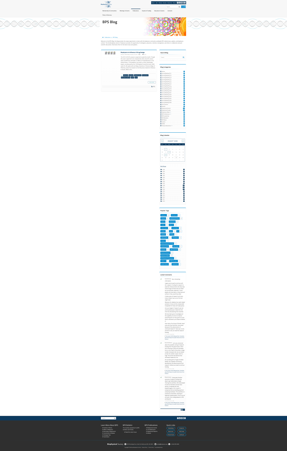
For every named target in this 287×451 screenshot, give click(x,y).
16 (184, 106)
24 (184, 118)
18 (165, 155)
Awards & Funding (146, 11)
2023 (163, 175)
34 (184, 75)
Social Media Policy (158, 447)
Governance (106, 437)
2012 (163, 197)
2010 (163, 201)
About (153, 3)
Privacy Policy (144, 447)
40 (184, 73)
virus (136, 77)
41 (184, 85)
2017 (163, 187)
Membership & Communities (109, 11)
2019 (163, 183)
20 (184, 71)
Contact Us (181, 428)
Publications (136, 11)
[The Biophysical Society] (106, 4)
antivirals (131, 75)
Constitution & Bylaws (109, 433)
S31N (132, 77)
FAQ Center (181, 431)
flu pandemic (145, 75)
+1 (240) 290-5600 (174, 444)
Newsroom (170, 431)
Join (157, 3)
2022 (163, 177)
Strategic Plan (107, 435)
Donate (165, 3)
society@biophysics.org (162, 444)
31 (184, 77)
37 (184, 83)
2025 (163, 171)
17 (184, 104)
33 (184, 81)
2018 (163, 185)
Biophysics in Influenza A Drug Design (110, 53)
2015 (163, 191)
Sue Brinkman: (168, 278)
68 (184, 112)
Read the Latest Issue (131, 432)
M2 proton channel (125, 77)
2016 (163, 189)
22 (184, 123)
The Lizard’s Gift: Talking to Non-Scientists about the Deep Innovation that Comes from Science (174, 337)
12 (184, 116)
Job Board (182, 434)
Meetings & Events (125, 11)
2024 (163, 173)
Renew (160, 3)
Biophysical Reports (152, 431)
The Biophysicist (151, 429)
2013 (163, 195)
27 (184, 96)
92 (184, 121)
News (174, 3)
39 (184, 87)
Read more (151, 82)
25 (184, 88)
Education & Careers (159, 11)
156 (184, 108)
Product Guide (171, 434)
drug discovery (137, 75)
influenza (126, 75)
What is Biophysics (108, 429)
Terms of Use (151, 447)
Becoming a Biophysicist (109, 431)
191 (184, 110)
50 (184, 125)
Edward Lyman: (168, 377)
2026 (163, 169)
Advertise (169, 3)
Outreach (170, 11)
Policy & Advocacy (107, 15)
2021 (163, 179)
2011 (163, 199)
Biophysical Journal (152, 428)
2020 (163, 181)
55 (184, 119)
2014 (163, 193)
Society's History (107, 428)
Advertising (170, 428)
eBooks (149, 433)
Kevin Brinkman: (168, 342)
